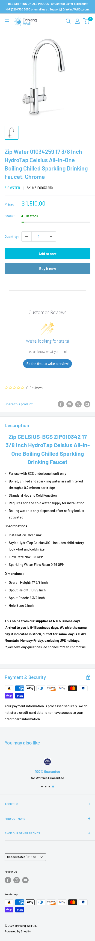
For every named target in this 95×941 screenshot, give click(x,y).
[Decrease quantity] (26, 236)
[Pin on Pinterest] (69, 403)
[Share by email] (87, 403)
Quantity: (12, 236)
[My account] (77, 21)
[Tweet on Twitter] (78, 403)
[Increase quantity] (51, 236)
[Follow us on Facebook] (8, 880)
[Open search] (68, 21)
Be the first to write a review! (47, 363)
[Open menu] (7, 21)
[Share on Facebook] (61, 403)
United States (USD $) (21, 857)
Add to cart (47, 253)
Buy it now (47, 268)
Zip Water (12, 188)
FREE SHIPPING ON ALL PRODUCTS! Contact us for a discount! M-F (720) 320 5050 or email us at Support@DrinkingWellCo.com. (48, 6)
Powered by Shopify (18, 931)
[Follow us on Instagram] (16, 880)
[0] (86, 21)
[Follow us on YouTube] (25, 880)
